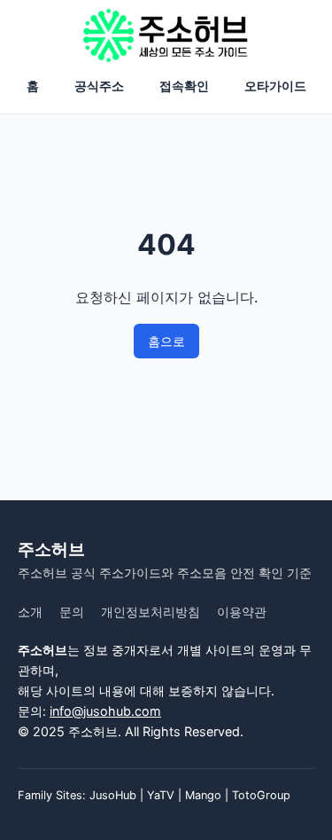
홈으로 (166, 341)
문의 (71, 611)
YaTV (160, 795)
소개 (30, 611)
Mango (203, 795)
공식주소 (99, 85)
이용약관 (241, 611)
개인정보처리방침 (150, 611)
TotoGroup (261, 795)
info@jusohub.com (105, 710)
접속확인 (184, 85)
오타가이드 (275, 85)
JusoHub (112, 795)
